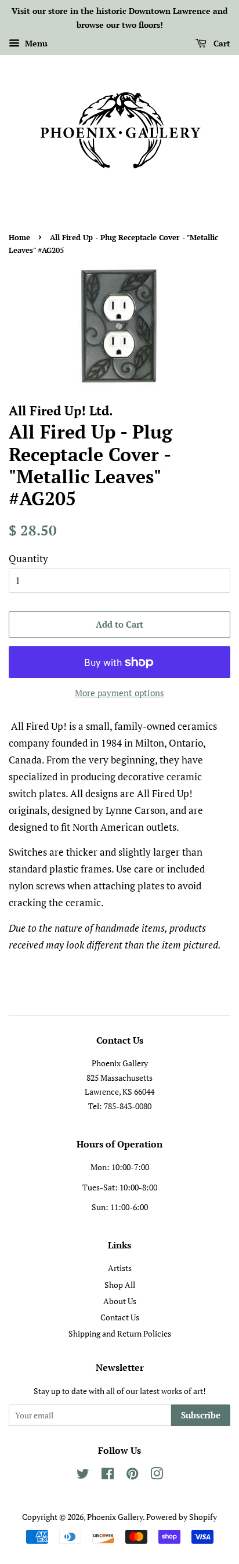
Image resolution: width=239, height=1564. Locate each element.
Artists (120, 1267)
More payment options (119, 692)
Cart (220, 43)
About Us (119, 1300)
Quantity (28, 558)
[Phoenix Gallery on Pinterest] (132, 1475)
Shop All (119, 1284)
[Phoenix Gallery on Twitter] (83, 1475)
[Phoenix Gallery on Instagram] (156, 1475)
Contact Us (119, 1317)
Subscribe (200, 1415)
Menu (35, 43)
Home (19, 237)
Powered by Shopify (181, 1516)
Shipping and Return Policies (119, 1333)
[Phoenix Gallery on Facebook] (107, 1475)
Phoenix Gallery (115, 1516)
